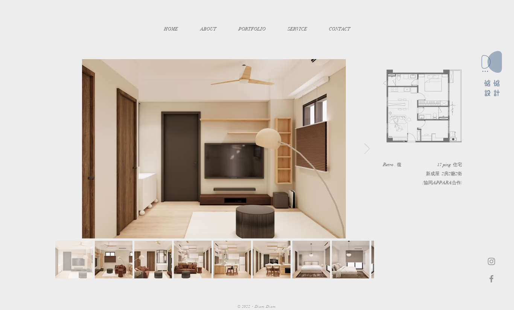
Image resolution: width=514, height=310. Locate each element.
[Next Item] (366, 148)
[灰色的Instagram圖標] (491, 261)
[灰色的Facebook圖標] (491, 279)
